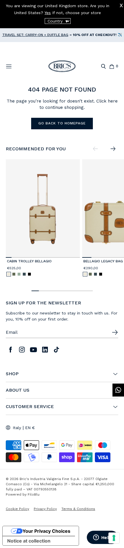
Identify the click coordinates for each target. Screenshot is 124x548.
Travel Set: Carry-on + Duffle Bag (35, 35)
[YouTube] (33, 349)
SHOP (12, 373)
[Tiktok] (56, 349)
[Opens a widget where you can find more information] (102, 538)
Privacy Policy (45, 509)
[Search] (103, 66)
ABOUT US (17, 390)
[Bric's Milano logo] (62, 66)
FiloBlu (34, 494)
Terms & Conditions (78, 509)
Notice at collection (28, 541)
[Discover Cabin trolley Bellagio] (43, 208)
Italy (17, 427)
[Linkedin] (45, 349)
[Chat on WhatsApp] (118, 390)
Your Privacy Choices (46, 531)
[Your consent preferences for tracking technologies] (113, 537)
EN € (30, 427)
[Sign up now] (114, 332)
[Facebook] (10, 349)
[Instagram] (22, 349)
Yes (47, 12)
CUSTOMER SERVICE (30, 406)
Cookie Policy (17, 509)
